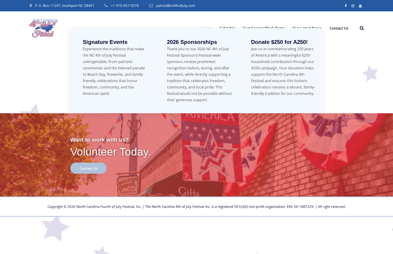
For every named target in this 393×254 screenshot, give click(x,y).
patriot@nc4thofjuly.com (175, 5)
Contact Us (339, 28)
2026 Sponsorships (192, 42)
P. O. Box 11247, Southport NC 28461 (64, 5)
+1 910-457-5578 (125, 5)
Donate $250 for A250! (279, 42)
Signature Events (105, 42)
